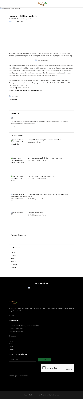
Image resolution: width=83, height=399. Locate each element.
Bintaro (13, 261)
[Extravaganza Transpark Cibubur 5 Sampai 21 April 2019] (19, 165)
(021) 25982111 (22, 85)
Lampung (14, 264)
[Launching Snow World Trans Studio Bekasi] (19, 183)
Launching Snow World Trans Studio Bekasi (41, 176)
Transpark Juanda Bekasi (35, 213)
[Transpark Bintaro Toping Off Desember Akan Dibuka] (19, 147)
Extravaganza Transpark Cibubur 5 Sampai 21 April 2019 (45, 158)
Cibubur (13, 255)
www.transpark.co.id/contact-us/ (29, 90)
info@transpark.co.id (21, 88)
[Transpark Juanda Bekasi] (19, 220)
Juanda (13, 258)
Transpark (36, 395)
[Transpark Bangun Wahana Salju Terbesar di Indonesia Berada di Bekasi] (19, 202)
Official (13, 252)
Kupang (13, 267)
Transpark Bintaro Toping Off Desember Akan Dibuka (44, 140)
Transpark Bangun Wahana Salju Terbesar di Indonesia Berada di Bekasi (48, 195)
